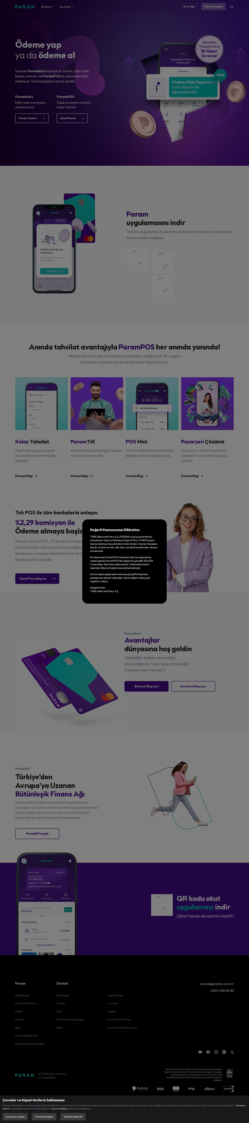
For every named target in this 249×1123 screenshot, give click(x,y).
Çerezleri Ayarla (15, 1116)
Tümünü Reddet (44, 1116)
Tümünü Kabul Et (73, 1116)
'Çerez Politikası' (59, 1108)
